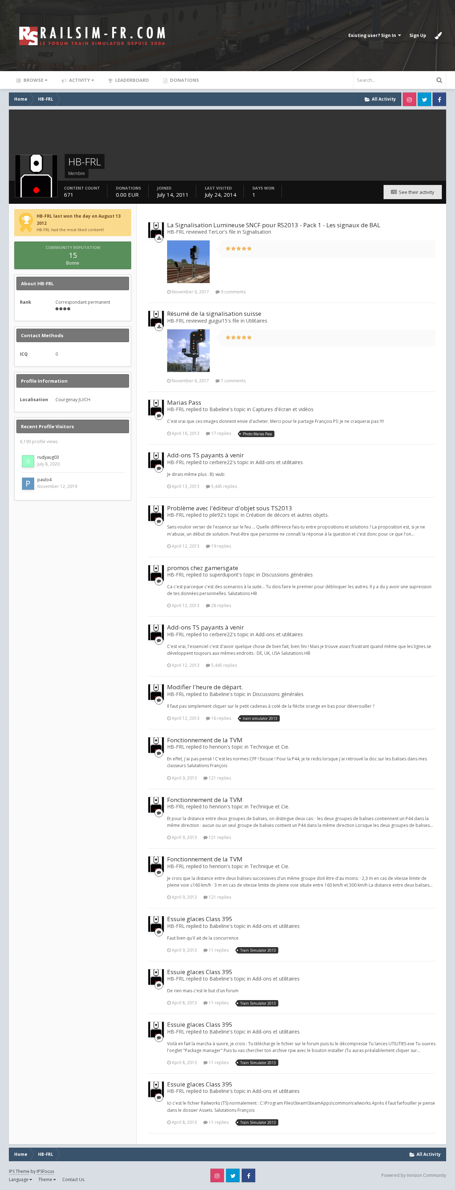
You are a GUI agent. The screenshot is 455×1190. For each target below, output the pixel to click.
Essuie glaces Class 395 (199, 919)
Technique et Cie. (269, 746)
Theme (45, 1179)
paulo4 (44, 480)
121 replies (219, 778)
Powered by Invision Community (413, 1175)
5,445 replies (223, 486)
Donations (184, 80)
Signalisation (256, 231)
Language (19, 1179)
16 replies (220, 718)
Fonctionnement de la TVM (204, 740)
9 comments (233, 292)
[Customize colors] (438, 35)
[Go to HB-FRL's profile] (156, 230)
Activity (79, 80)
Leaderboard (131, 80)
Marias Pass (184, 402)
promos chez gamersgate (202, 568)
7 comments (233, 381)
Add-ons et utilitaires (279, 462)
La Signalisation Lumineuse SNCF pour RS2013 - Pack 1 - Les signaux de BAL (273, 225)
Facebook (439, 99)
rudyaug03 (48, 457)
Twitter (424, 99)
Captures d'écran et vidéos (283, 409)
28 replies (220, 605)
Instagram (409, 99)
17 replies (220, 433)
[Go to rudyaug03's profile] (28, 461)
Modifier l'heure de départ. (205, 687)
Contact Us (73, 1179)
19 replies (220, 546)
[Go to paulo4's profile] (28, 484)
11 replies (218, 950)
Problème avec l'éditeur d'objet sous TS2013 (229, 508)
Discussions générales (287, 574)
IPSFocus (45, 1171)
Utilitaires (256, 320)
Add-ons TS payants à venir (205, 455)
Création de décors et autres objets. (287, 514)
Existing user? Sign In (373, 35)
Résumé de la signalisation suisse (214, 313)
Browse (32, 80)
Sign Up (418, 35)
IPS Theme (19, 1171)
